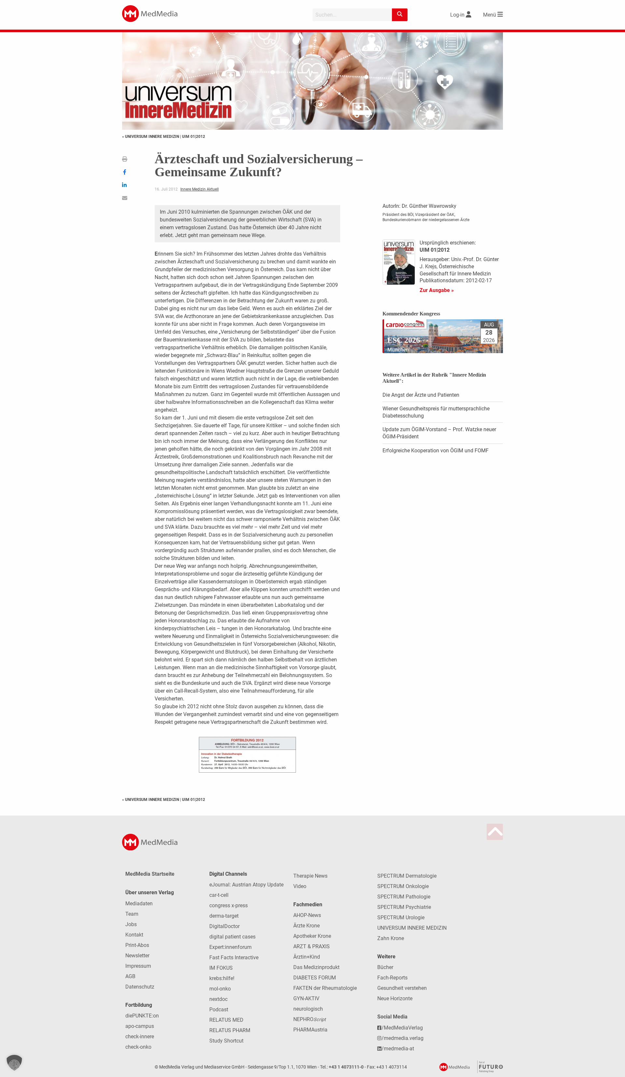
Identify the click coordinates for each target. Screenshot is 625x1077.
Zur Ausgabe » (437, 290)
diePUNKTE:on (142, 1016)
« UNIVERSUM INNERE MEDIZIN (151, 136)
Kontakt (134, 935)
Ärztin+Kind (306, 957)
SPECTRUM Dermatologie (407, 876)
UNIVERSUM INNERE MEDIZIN (412, 928)
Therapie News (310, 876)
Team (131, 914)
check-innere (139, 1036)
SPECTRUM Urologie (400, 917)
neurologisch (308, 1009)
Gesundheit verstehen (402, 988)
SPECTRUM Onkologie (403, 886)
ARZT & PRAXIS (311, 946)
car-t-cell (219, 895)
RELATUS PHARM (229, 1030)
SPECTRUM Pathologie (403, 897)
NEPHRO (309, 1019)
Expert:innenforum (230, 947)
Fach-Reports (392, 978)
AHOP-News (307, 915)
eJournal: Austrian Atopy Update (246, 885)
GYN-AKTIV (306, 998)
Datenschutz (139, 987)
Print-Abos (137, 945)
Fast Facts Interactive (233, 957)
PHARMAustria (310, 1030)
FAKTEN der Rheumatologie (325, 988)
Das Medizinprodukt (316, 967)
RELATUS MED (226, 1020)
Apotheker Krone (312, 936)
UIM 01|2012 (193, 136)
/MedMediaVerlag (402, 1028)
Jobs (131, 924)
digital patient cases (232, 937)
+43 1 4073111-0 (346, 1067)
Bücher (385, 967)
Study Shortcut (226, 1041)
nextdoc (218, 999)
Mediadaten (139, 903)
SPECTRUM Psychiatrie (404, 907)
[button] (14, 1062)
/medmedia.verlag (403, 1038)
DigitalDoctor (224, 926)
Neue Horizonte (394, 998)
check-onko (138, 1047)
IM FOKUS (221, 968)
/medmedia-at (398, 1048)
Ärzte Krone (306, 926)
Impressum (138, 966)
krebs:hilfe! (221, 978)
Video (299, 886)
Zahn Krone (390, 938)
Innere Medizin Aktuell (199, 189)
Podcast (218, 1009)
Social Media (392, 1017)
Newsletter (137, 955)
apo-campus (139, 1026)
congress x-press (228, 905)
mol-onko (220, 989)
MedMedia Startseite (149, 874)
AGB (130, 976)
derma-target (224, 916)
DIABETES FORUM (314, 978)
